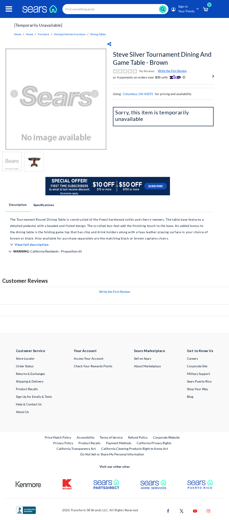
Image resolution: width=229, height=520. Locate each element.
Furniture (43, 34)
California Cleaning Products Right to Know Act (134, 448)
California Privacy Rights (154, 443)
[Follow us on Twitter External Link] (181, 510)
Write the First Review (172, 71)
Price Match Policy (58, 437)
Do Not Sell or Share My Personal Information (112, 454)
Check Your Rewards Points (93, 366)
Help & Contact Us (29, 404)
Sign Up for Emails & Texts (34, 396)
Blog (190, 396)
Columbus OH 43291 (138, 94)
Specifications (43, 205)
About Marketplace (147, 366)
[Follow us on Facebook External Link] (168, 510)
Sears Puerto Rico (199, 381)
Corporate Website (166, 437)
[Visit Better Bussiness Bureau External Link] (26, 510)
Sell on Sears (142, 358)
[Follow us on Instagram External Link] (208, 510)
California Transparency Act (76, 448)
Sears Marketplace (149, 351)
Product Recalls (27, 389)
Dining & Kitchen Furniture (69, 34)
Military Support (198, 374)
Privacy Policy (63, 443)
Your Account (85, 351)
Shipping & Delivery (29, 381)
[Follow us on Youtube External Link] (195, 510)
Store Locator (25, 358)
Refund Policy (138, 437)
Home (17, 34)
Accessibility (85, 437)
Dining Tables (98, 34)
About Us (22, 412)
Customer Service (30, 351)
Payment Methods (118, 443)
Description (18, 205)
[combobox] (115, 9)
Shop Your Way (197, 389)
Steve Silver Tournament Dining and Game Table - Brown (162, 58)
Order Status (25, 366)
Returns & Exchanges (30, 374)
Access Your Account (88, 358)
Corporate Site (197, 366)
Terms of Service (111, 437)
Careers (192, 358)
